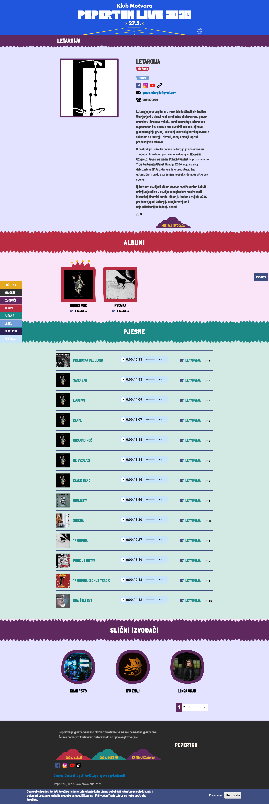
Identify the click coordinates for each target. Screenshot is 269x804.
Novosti (9, 293)
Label (8, 323)
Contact (70, 776)
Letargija (80, 311)
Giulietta (80, 500)
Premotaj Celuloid (88, 360)
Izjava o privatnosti (112, 776)
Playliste (11, 331)
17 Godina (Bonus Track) (92, 580)
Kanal (77, 420)
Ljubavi (79, 400)
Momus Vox (78, 305)
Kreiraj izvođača (173, 226)
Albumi (8, 308)
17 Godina (80, 540)
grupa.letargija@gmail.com (159, 93)
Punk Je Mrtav (84, 560)
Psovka (120, 305)
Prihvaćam (215, 795)
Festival (10, 339)
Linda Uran (187, 691)
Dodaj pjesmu (108, 758)
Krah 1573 (78, 691)
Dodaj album (73, 758)
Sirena (78, 520)
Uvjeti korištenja (87, 776)
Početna (10, 285)
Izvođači (10, 300)
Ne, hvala (232, 795)
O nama (58, 776)
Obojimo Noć (82, 440)
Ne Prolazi (81, 460)
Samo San (80, 380)
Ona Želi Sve (82, 600)
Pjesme (9, 316)
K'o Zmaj (133, 691)
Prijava (261, 277)
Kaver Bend (82, 480)
